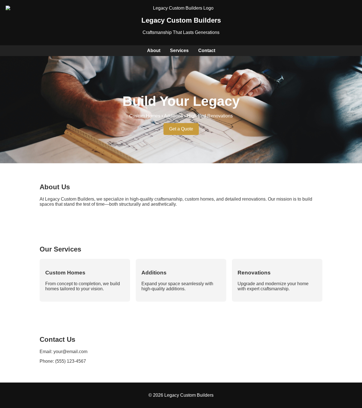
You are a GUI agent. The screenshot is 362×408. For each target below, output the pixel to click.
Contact (206, 50)
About (153, 50)
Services (179, 50)
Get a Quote (181, 128)
